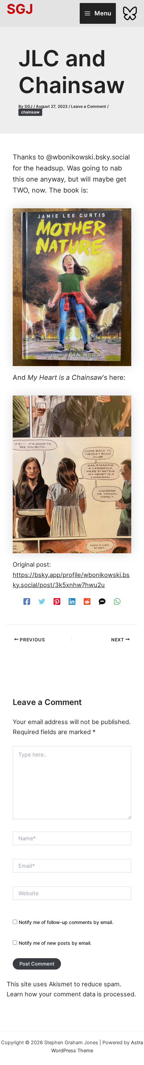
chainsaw (30, 112)
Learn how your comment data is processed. (71, 994)
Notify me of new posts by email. (55, 943)
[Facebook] (26, 601)
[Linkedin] (72, 601)
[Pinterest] (57, 601)
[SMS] (102, 601)
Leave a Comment (88, 106)
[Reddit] (87, 601)
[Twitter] (42, 601)
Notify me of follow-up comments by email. (66, 922)
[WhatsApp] (117, 601)
